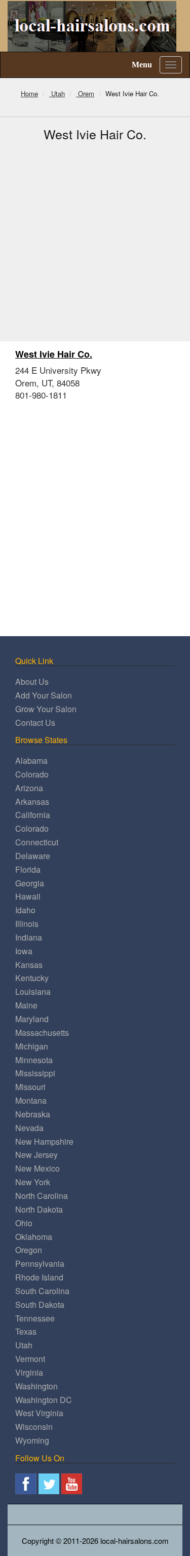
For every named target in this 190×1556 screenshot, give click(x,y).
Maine (26, 1005)
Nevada (29, 1128)
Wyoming (32, 1440)
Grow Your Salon (46, 709)
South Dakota (39, 1304)
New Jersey (36, 1154)
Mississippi (35, 1073)
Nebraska (32, 1114)
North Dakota (39, 1209)
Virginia (29, 1372)
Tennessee (35, 1318)
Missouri (30, 1087)
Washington (36, 1386)
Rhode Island (39, 1277)
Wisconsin (34, 1426)
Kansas (29, 964)
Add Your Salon (43, 695)
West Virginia (39, 1413)
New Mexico (37, 1168)
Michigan (31, 1046)
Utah (23, 1345)
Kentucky (32, 978)
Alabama (31, 760)
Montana (31, 1100)
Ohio (23, 1223)
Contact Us (35, 722)
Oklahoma (33, 1236)
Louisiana (33, 991)
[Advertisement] (95, 241)
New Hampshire (44, 1141)
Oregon (28, 1250)
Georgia (29, 883)
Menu (142, 64)
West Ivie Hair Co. (53, 354)
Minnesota (34, 1060)
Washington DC (43, 1400)
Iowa (23, 951)
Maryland (32, 1019)
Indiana (28, 937)
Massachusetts (42, 1032)
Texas (25, 1331)
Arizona (29, 788)
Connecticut (36, 842)
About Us (32, 681)
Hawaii (28, 896)
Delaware (32, 856)
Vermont (30, 1359)
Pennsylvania (39, 1263)
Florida (28, 869)
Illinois (27, 923)
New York (32, 1182)
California (32, 815)
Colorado (32, 774)
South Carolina (42, 1291)
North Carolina (41, 1195)
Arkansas (32, 801)
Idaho (25, 910)
